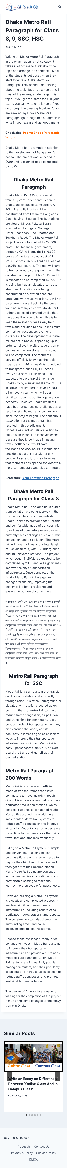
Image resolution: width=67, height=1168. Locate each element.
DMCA (33, 1159)
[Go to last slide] (9, 1076)
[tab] (26, 1115)
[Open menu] (52, 7)
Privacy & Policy (22, 1153)
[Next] (57, 1076)
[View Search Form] (60, 7)
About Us (24, 1146)
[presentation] (33, 1056)
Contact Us (41, 1146)
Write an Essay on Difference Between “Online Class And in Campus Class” (33, 1084)
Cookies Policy (46, 1153)
